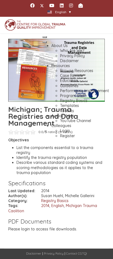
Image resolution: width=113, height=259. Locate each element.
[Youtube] (51, 5)
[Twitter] (42, 5)
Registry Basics (55, 200)
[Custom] (80, 5)
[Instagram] (71, 5)
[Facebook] (32, 5)
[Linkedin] (62, 5)
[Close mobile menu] (45, 42)
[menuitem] (59, 45)
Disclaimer (33, 253)
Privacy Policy (54, 253)
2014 (45, 205)
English (57, 205)
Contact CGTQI (76, 253)
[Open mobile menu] (45, 37)
